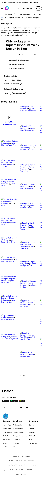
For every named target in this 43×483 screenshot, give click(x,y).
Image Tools (7, 425)
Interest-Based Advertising (14, 465)
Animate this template (16, 64)
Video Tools (7, 428)
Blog (30, 439)
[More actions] (34, 109)
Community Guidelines (30, 465)
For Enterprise (17, 425)
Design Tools (7, 432)
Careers (31, 428)
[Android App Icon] (14, 401)
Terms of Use (16, 456)
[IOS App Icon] (5, 401)
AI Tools (5, 436)
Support (31, 425)
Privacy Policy (26, 456)
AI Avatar (16, 443)
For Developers (18, 428)
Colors (5, 443)
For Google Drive (18, 432)
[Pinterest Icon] (32, 408)
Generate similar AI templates (19, 60)
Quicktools (16, 439)
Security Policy (20, 469)
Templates (6, 439)
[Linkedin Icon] (21, 408)
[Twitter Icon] (10, 408)
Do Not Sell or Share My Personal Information (21, 461)
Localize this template (16, 68)
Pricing (15, 447)
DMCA (11, 469)
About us (32, 432)
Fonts (5, 447)
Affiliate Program (34, 436)
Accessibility (30, 469)
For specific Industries (20, 436)
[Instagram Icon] (16, 408)
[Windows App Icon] (22, 401)
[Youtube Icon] (27, 408)
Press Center (33, 443)
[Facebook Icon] (4, 408)
